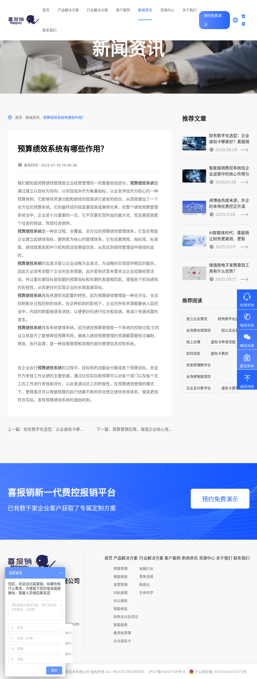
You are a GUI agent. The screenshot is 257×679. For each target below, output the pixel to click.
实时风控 (193, 353)
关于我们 (189, 10)
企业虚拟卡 (122, 641)
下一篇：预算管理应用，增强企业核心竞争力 (134, 429)
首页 (45, 10)
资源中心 (167, 10)
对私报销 (120, 592)
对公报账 (120, 600)
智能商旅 (120, 576)
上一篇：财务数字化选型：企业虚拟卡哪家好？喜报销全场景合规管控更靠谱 (45, 429)
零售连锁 (146, 576)
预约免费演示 (213, 20)
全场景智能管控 (198, 376)
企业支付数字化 (198, 388)
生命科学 (146, 592)
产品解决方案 (68, 10)
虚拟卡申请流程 (223, 342)
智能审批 (120, 608)
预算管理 (120, 568)
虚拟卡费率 (230, 388)
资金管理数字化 (198, 365)
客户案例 (123, 10)
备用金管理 (122, 633)
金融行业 (146, 568)
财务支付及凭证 (125, 616)
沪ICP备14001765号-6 (167, 671)
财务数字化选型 (230, 319)
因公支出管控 (231, 330)
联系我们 (49, 30)
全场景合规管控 (198, 330)
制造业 (144, 584)
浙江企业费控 (196, 319)
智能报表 (120, 625)
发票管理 (120, 584)
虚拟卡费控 (219, 353)
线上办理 (193, 342)
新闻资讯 (145, 10)
